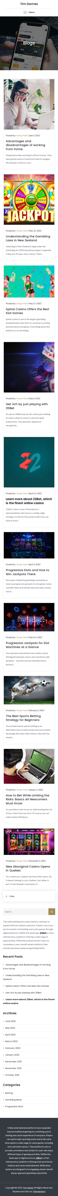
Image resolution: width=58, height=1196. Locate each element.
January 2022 (12, 1054)
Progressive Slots (14, 1106)
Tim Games (29, 4)
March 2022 (11, 1041)
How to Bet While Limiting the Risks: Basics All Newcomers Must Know (27, 799)
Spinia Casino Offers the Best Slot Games (27, 311)
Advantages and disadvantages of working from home (25, 145)
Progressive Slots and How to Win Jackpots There (27, 572)
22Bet (39, 1158)
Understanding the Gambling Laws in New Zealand (28, 238)
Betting (9, 1093)
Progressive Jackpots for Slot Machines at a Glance (27, 645)
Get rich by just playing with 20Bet (27, 406)
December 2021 (13, 1061)
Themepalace (39, 1191)
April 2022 (10, 1034)
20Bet (43, 933)
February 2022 (12, 1048)
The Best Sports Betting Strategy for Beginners (23, 718)
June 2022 (10, 1021)
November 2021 (13, 1068)
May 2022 (10, 1027)
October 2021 (12, 1075)
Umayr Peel (21, 135)
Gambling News (13, 1099)
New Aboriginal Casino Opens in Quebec (28, 868)
